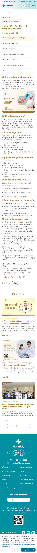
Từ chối (16, 550)
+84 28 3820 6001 (11, 1)
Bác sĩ (4, 479)
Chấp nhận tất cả (28, 550)
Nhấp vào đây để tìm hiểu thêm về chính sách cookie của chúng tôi (18, 545)
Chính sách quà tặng (26, 479)
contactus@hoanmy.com (27, 1)
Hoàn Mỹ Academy (8, 488)
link (5, 260)
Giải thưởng (23, 475)
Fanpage (14, 277)
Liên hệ (22, 488)
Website (6, 277)
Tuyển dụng (6, 475)
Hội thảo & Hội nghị (26, 467)
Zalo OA (22, 277)
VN (23, 5)
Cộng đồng (5, 484)
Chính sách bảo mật (26, 484)
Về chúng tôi (6, 467)
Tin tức (22, 471)
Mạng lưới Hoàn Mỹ (8, 471)
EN (27, 5)
